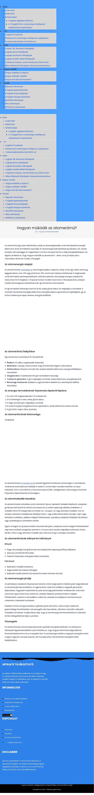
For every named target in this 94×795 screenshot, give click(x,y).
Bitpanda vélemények (14, 86)
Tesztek (6, 83)
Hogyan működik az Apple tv (17, 73)
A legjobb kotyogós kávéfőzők (17, 97)
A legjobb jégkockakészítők (16, 90)
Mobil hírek (9, 14)
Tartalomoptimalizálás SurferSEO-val (20, 41)
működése (25, 269)
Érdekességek (11, 17)
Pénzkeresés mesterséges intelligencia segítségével (26, 38)
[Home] (36, 232)
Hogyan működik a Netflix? (16, 76)
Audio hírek (10, 10)
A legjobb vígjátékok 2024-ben (20, 21)
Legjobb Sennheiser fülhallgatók (18, 55)
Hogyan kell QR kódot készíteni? (18, 79)
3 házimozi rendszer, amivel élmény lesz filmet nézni (27, 62)
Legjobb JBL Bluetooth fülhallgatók (19, 48)
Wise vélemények (12, 104)
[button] (28, 112)
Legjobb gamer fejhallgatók (16, 52)
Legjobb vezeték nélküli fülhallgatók (20, 59)
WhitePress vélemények (15, 107)
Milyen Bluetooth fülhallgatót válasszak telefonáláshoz (27, 66)
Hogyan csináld (9, 69)
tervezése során (28, 483)
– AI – (5, 31)
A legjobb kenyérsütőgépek (16, 93)
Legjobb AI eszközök (13, 35)
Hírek (5, 7)
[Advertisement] (47, 451)
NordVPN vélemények (14, 100)
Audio (5, 45)
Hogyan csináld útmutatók (49, 232)
